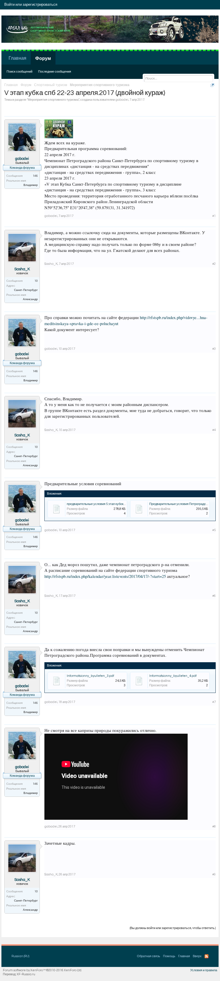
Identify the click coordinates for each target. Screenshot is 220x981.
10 (36, 280)
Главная (17, 58)
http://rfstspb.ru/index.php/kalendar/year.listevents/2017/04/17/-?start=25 (105, 576)
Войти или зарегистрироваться (30, 5)
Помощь (169, 956)
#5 (214, 530)
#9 (214, 874)
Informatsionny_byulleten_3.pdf (90, 675)
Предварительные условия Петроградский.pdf (182, 504)
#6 (214, 595)
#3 (214, 348)
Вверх (197, 956)
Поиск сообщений (19, 71)
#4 (214, 430)
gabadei (121, 99)
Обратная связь (148, 956)
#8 (214, 826)
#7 (214, 702)
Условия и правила (203, 970)
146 (35, 175)
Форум (43, 58)
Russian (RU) (20, 956)
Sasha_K (22, 269)
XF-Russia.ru (26, 974)
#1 (214, 215)
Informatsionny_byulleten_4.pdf (173, 675)
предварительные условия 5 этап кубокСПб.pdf (101, 504)
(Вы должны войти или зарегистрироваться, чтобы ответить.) (173, 928)
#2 (214, 263)
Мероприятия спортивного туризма (53, 99)
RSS (207, 956)
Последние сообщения (54, 71)
